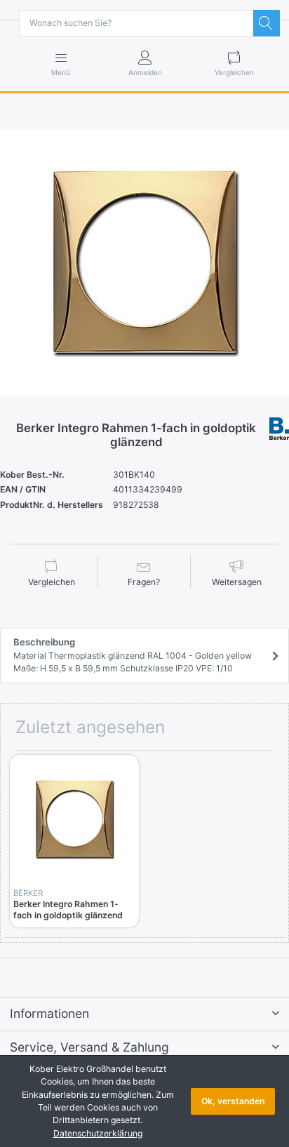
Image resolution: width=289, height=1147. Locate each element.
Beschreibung (132, 654)
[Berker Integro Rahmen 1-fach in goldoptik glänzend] (144, 263)
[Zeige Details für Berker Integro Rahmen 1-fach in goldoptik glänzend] (74, 819)
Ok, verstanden (232, 1101)
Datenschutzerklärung (97, 1133)
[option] (144, 263)
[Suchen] (266, 23)
